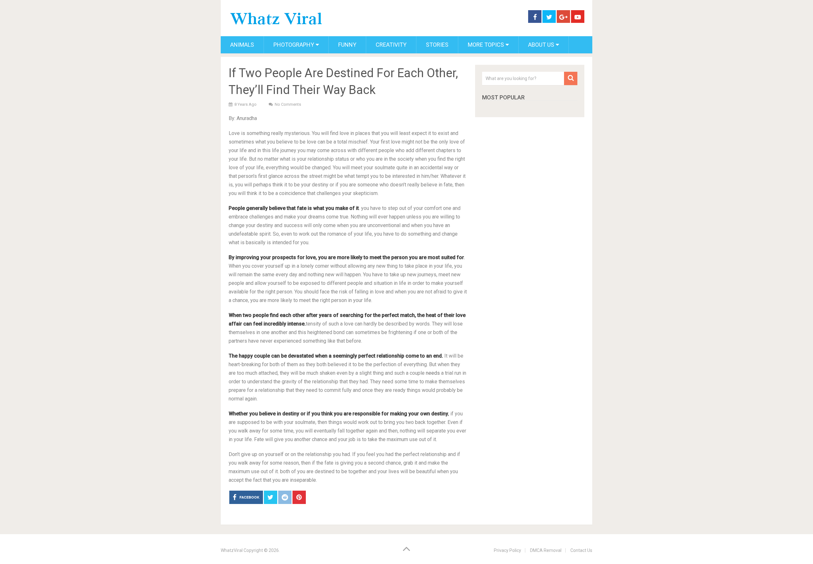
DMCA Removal (545, 550)
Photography (293, 44)
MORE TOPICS (486, 44)
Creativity (391, 44)
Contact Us (581, 550)
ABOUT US (541, 44)
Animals (242, 44)
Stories (437, 44)
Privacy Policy (507, 550)
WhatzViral (232, 550)
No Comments (288, 104)
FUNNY (347, 44)
